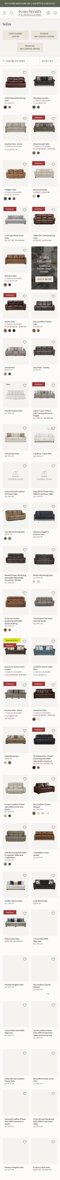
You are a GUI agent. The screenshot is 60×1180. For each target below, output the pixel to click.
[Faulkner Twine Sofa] (44, 437)
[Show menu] (4, 13)
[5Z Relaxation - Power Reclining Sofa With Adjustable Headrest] (44, 740)
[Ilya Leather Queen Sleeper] (44, 788)
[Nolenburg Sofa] (16, 740)
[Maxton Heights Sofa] (16, 968)
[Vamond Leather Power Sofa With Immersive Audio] (16, 1057)
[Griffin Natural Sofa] (16, 885)
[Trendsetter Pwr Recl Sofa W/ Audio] (44, 602)
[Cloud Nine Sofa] (16, 437)
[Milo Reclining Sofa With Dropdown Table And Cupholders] (16, 836)
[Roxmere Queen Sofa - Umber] (16, 650)
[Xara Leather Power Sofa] (44, 305)
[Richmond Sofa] (44, 173)
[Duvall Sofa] (16, 351)
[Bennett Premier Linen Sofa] (44, 1016)
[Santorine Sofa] (44, 694)
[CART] (55, 13)
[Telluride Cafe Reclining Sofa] (44, 219)
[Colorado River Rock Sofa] (16, 219)
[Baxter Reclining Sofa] (44, 1105)
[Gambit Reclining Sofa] (16, 515)
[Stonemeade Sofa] (44, 128)
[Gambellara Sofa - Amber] (44, 836)
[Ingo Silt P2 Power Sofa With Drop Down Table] (44, 475)
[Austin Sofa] (16, 305)
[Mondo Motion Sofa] (16, 394)
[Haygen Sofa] (16, 173)
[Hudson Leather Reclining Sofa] (16, 1151)
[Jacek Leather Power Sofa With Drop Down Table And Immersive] (44, 968)
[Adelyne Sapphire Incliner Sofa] (44, 515)
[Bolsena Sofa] (16, 259)
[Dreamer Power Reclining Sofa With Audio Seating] (16, 602)
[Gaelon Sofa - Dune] (16, 128)
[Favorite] (25, 73)
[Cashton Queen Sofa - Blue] (44, 650)
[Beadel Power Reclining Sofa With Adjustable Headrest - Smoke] (16, 559)
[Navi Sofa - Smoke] (44, 351)
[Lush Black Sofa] (44, 885)
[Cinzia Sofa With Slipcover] (44, 922)
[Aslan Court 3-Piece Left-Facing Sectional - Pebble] (44, 394)
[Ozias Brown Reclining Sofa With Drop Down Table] (44, 1057)
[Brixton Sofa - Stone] (16, 694)
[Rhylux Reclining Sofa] (44, 559)
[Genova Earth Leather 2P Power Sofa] (16, 475)
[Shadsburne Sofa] (44, 82)
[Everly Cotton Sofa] (16, 1105)
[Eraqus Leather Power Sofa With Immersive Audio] (16, 788)
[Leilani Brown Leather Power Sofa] (16, 1016)
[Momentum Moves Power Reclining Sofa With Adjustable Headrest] (44, 1151)
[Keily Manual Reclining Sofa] (16, 82)
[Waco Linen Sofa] (16, 922)
